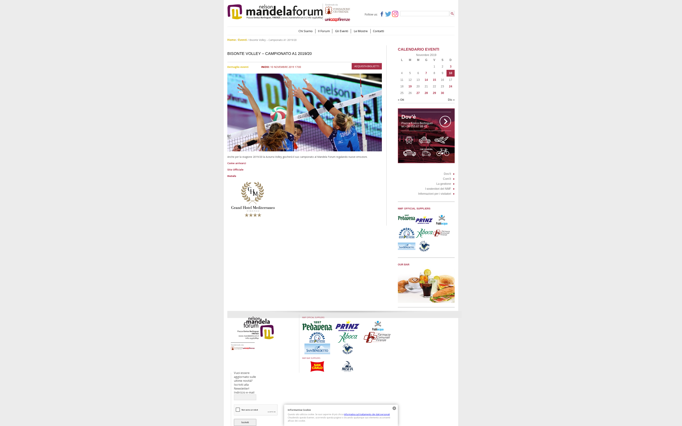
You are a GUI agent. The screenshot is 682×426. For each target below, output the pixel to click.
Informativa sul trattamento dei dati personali (367, 414)
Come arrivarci (236, 163)
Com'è (447, 178)
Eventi (242, 40)
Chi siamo (306, 31)
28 (426, 93)
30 (442, 93)
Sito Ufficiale (235, 169)
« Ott (401, 99)
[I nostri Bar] (426, 301)
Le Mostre (361, 31)
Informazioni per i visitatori (434, 193)
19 (410, 86)
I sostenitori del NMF (438, 188)
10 (450, 73)
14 (426, 79)
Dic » (451, 99)
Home (231, 40)
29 (434, 93)
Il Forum (324, 31)
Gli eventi (341, 31)
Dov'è (447, 173)
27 (418, 93)
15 (434, 79)
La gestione (443, 183)
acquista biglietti (366, 66)
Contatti (378, 31)
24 (450, 86)
